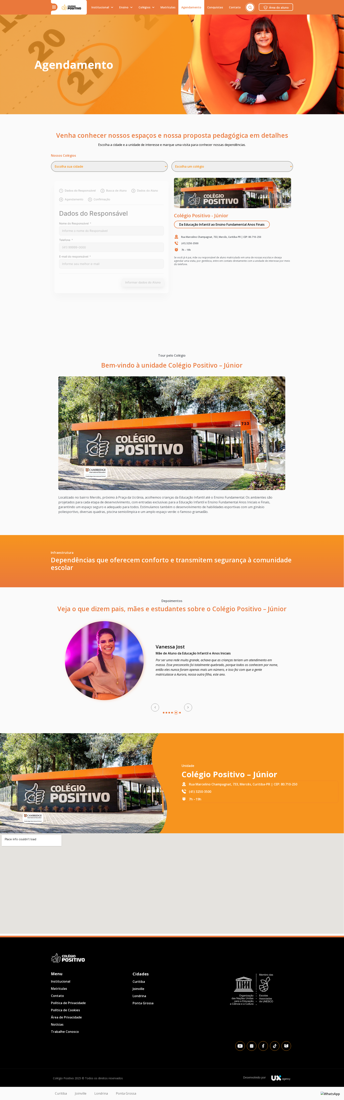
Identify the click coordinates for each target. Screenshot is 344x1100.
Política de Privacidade (68, 1003)
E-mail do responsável (75, 256)
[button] (222, 224)
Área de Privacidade (66, 1017)
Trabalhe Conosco (65, 1031)
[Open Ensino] (131, 7)
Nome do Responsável (75, 223)
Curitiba (139, 981)
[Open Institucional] (112, 7)
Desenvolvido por (254, 1077)
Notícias (57, 1024)
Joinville (138, 989)
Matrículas (59, 988)
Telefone (66, 240)
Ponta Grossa (143, 1003)
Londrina (139, 996)
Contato (57, 996)
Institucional (60, 981)
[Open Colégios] (153, 7)
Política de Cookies (65, 1010)
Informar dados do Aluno (143, 282)
